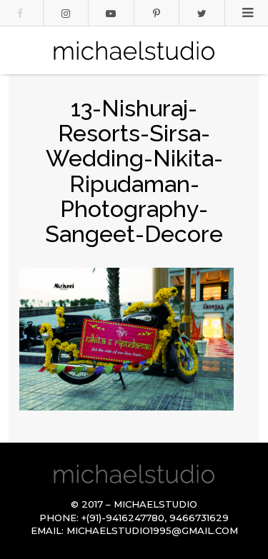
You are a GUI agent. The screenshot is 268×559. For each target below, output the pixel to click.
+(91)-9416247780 (122, 517)
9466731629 (199, 517)
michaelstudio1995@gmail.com (152, 530)
